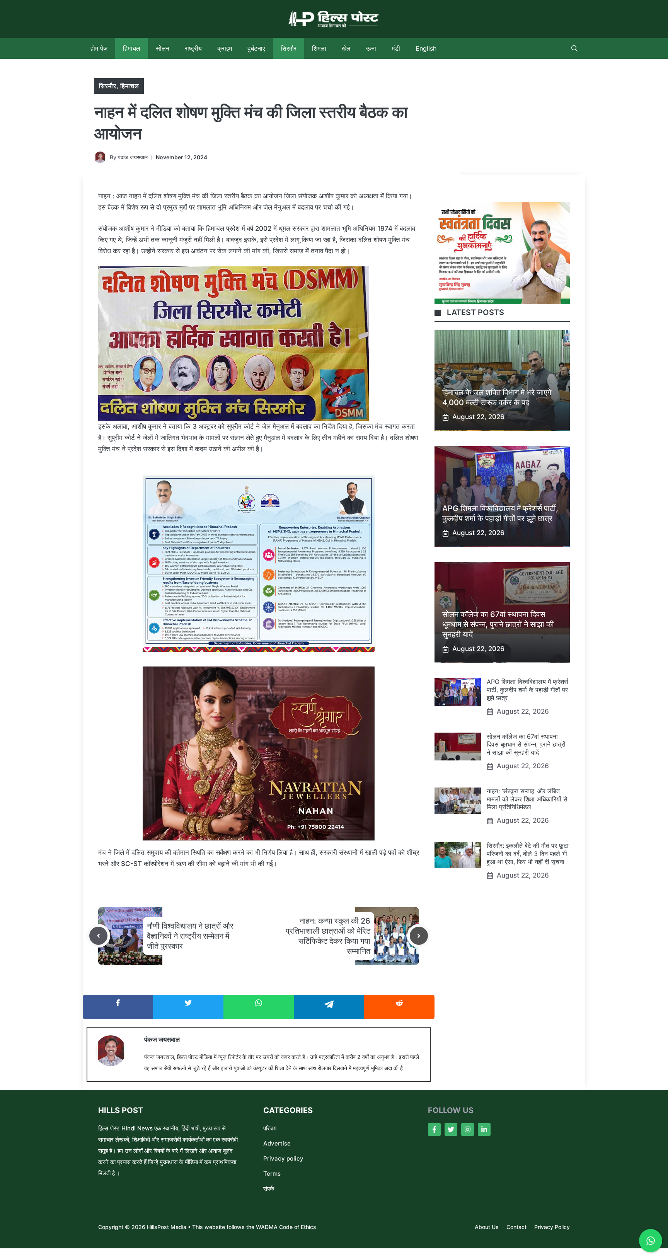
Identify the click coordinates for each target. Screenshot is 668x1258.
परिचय (269, 1128)
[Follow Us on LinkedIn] (484, 1129)
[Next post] (419, 936)
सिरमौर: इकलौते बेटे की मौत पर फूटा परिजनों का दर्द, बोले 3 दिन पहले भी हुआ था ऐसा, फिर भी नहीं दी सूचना (528, 854)
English (426, 48)
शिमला (319, 48)
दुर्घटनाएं (256, 48)
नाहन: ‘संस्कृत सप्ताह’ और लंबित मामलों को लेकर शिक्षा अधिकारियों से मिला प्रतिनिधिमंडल (527, 799)
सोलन (162, 48)
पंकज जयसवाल (133, 157)
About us (487, 1227)
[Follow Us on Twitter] (451, 1129)
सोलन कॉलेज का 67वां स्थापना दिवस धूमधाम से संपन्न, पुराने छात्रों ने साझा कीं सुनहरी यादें (498, 624)
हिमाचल (131, 48)
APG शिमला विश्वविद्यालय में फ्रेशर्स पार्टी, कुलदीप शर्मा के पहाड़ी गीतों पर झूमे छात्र (527, 690)
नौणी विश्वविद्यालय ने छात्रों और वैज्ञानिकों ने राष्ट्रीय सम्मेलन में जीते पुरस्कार (190, 936)
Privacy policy (283, 1158)
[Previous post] (98, 936)
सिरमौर (289, 48)
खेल (346, 48)
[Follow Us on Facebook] (434, 1129)
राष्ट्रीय (193, 48)
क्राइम (224, 48)
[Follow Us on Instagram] (467, 1129)
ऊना (371, 48)
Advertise (277, 1143)
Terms (272, 1173)
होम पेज (98, 48)
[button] (574, 48)
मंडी (396, 48)
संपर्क (268, 1188)
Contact (516, 1227)
